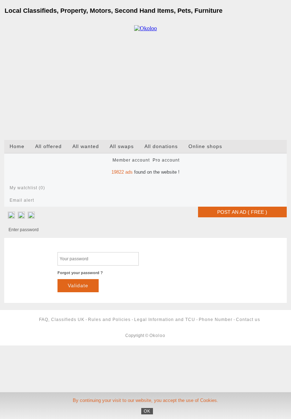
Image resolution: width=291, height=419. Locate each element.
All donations (161, 146)
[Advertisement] (147, 85)
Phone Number (215, 319)
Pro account (166, 160)
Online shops (205, 146)
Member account (131, 160)
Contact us (248, 319)
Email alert (22, 200)
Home (17, 146)
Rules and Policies (109, 319)
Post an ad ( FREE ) (242, 212)
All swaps (122, 146)
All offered (48, 146)
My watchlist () (27, 187)
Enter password (24, 229)
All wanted (85, 146)
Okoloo (157, 335)
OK (147, 411)
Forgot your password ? (80, 273)
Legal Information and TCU (164, 319)
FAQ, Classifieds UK (61, 319)
